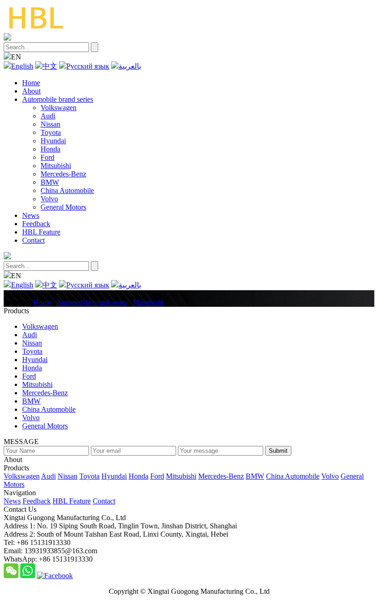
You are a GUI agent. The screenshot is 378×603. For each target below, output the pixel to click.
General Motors (63, 207)
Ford (47, 157)
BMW (50, 182)
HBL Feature (41, 232)
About (31, 91)
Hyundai (53, 141)
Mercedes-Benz (63, 174)
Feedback (36, 224)
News (30, 215)
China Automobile (67, 190)
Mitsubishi (56, 166)
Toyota (51, 132)
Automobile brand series (57, 99)
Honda (50, 149)
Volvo (49, 199)
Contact (33, 240)
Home (31, 83)
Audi (48, 116)
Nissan (50, 124)
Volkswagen (59, 107)
